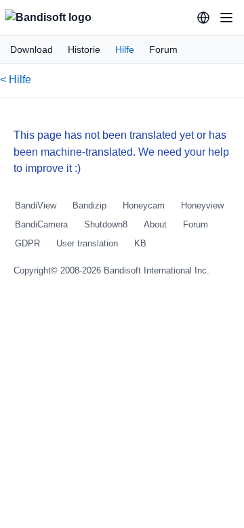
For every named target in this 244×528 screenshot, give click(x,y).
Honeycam (144, 205)
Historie (84, 49)
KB (140, 243)
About (155, 224)
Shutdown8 (105, 224)
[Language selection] (203, 17)
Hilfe (124, 49)
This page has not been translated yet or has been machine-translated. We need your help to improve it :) (121, 152)
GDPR (27, 243)
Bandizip (89, 205)
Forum (163, 49)
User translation (87, 243)
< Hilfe (15, 79)
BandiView (35, 205)
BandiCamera (41, 224)
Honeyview (202, 205)
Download (31, 49)
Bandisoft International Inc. (156, 270)
